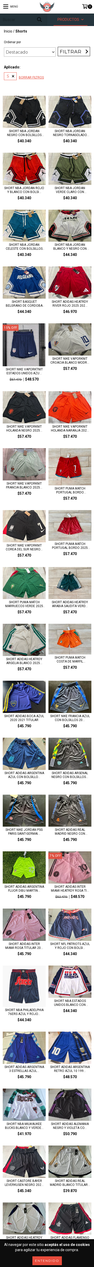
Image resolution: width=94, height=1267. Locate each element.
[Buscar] (39, 19)
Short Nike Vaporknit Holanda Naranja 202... (70, 428)
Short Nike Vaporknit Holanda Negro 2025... (24, 428)
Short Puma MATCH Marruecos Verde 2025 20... (24, 604)
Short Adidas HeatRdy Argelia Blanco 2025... (24, 661)
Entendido (47, 1261)
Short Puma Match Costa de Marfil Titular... (70, 660)
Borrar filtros (31, 77)
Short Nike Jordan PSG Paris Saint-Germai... (24, 831)
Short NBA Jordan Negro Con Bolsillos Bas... (24, 133)
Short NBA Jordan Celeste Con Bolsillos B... (24, 247)
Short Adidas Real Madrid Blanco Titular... (70, 1183)
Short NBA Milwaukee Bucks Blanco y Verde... (24, 1126)
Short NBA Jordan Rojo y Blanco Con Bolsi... (24, 190)
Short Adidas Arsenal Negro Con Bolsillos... (69, 775)
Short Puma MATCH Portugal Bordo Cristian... (70, 490)
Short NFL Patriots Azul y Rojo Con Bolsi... (70, 946)
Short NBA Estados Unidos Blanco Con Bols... (70, 1003)
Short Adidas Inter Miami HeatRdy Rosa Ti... (70, 888)
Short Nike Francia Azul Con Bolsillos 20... (70, 718)
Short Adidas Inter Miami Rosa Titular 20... (24, 946)
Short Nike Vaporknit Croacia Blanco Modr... (69, 360)
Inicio (8, 31)
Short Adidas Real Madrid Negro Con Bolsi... (70, 832)
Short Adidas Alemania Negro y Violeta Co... (70, 1126)
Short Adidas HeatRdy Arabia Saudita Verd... (70, 604)
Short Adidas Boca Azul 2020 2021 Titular (24, 718)
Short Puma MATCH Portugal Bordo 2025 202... (70, 546)
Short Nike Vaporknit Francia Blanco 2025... (24, 485)
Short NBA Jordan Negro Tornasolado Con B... (70, 133)
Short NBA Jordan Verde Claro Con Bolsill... (70, 190)
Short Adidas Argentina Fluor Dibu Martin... (24, 888)
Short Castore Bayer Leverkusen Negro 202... (24, 1183)
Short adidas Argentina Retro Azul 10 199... (70, 1069)
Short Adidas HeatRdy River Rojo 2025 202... (70, 303)
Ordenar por (12, 42)
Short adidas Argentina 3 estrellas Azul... (24, 1069)
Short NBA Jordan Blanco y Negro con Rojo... (70, 247)
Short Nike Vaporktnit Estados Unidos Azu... (24, 371)
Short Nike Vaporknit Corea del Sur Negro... (24, 547)
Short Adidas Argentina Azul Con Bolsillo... (24, 775)
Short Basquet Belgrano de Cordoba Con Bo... (24, 304)
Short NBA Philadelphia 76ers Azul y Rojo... (24, 1012)
